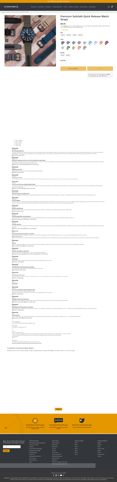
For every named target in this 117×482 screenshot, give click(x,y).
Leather (99, 450)
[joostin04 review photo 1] (18, 155)
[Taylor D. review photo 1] (18, 228)
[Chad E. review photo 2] (29, 188)
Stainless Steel (101, 454)
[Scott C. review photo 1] (18, 277)
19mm (76, 444)
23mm (76, 452)
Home (3, 12)
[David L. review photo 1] (18, 301)
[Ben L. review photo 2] (28, 245)
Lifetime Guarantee (33, 444)
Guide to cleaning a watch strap (59, 463)
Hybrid (99, 452)
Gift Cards (54, 460)
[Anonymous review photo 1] (19, 269)
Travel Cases (55, 452)
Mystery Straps (55, 458)
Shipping (66, 26)
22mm (76, 450)
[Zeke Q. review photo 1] (17, 293)
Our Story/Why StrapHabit (35, 448)
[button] (65, 30)
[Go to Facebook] (54, 475)
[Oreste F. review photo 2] (30, 219)
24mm (76, 454)
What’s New (55, 444)
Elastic (99, 446)
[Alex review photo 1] (17, 317)
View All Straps (55, 442)
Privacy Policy (32, 458)
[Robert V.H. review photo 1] (19, 164)
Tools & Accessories (56, 454)
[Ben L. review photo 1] (17, 245)
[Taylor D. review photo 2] (30, 228)
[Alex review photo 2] (27, 317)
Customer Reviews (83, 6)
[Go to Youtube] (61, 475)
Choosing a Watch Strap (57, 6)
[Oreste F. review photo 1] (18, 219)
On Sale (54, 448)
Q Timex (54, 450)
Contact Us (32, 454)
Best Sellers (54, 446)
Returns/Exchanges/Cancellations (37, 442)
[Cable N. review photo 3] (42, 253)
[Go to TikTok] (63, 475)
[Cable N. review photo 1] (18, 253)
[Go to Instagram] (56, 475)
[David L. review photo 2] (30, 301)
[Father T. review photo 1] (18, 309)
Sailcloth (100, 444)
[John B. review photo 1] (17, 211)
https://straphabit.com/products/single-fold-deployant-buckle (26, 343)
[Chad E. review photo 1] (18, 188)
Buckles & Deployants (57, 456)
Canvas (99, 456)
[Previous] (6, 40)
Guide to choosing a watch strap (59, 462)
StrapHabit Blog (92, 6)
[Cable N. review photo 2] (30, 253)
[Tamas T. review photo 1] (18, 261)
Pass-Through (101, 448)
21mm (76, 448)
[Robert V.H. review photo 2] (32, 164)
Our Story (65, 6)
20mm (76, 446)
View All (58, 409)
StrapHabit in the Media (73, 6)
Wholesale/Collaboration (35, 456)
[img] (15, 148)
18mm (76, 442)
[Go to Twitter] (58, 475)
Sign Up (6, 450)
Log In (30, 462)
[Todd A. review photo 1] (17, 172)
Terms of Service (33, 460)
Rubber (99, 442)
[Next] (53, 40)
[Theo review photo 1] (17, 236)
